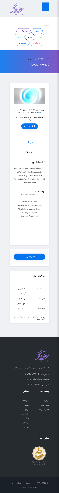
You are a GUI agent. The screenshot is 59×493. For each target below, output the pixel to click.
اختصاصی (25, 414)
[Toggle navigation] (46, 23)
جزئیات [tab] (29, 142)
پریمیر (37, 31)
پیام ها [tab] (29, 152)
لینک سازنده (29, 126)
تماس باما (45, 405)
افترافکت (24, 31)
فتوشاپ (22, 43)
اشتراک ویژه (29, 256)
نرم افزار (36, 43)
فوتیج (19, 37)
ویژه (30, 37)
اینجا (40, 112)
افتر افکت (25, 400)
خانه (47, 59)
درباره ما (45, 400)
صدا (40, 37)
